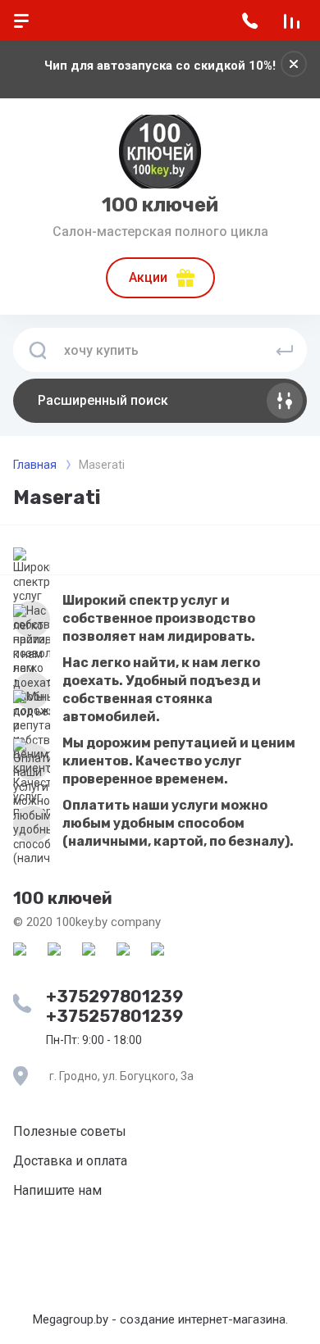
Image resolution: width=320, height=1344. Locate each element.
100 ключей (160, 204)
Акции (148, 277)
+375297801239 (114, 996)
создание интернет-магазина (203, 1319)
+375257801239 (114, 1016)
